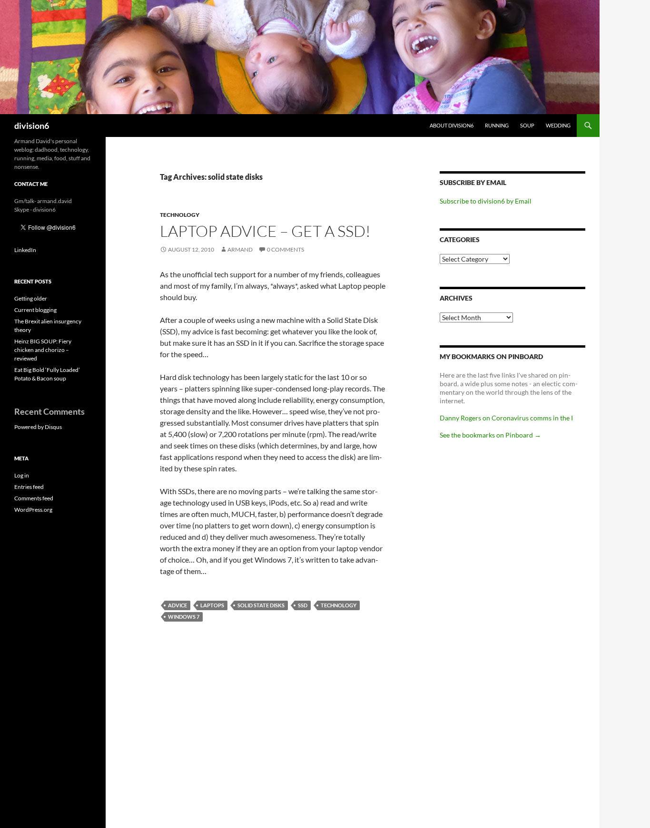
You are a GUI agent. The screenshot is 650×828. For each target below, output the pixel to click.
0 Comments (285, 249)
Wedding (558, 125)
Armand (240, 249)
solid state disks (261, 605)
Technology (179, 214)
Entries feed (29, 486)
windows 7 (183, 617)
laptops (212, 605)
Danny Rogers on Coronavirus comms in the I (506, 418)
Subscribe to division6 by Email (486, 201)
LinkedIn (25, 249)
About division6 (451, 125)
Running (497, 125)
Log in (21, 475)
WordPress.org (33, 509)
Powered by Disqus (38, 426)
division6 (31, 125)
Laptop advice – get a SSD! (265, 231)
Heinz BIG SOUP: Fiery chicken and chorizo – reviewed (42, 350)
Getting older (30, 298)
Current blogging (35, 309)
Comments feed (33, 498)
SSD (302, 605)
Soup (527, 125)
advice (177, 605)
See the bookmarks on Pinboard (490, 435)
